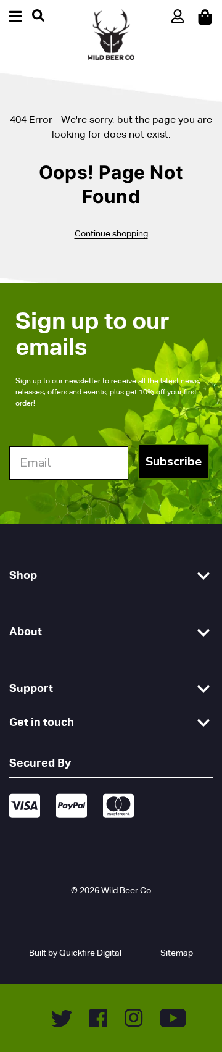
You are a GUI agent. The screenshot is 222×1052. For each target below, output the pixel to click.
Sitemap (176, 953)
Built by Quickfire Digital (75, 953)
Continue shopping (111, 233)
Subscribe (174, 461)
